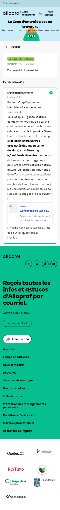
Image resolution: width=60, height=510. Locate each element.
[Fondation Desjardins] (15, 482)
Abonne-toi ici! (17, 323)
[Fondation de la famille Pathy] (44, 454)
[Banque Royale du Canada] (44, 482)
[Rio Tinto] (15, 470)
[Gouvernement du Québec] (15, 454)
